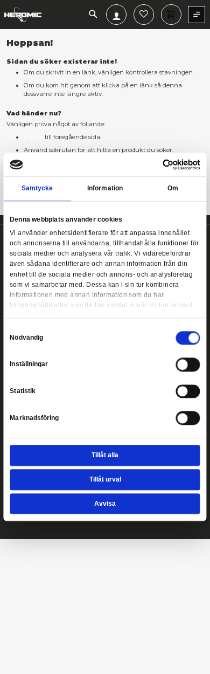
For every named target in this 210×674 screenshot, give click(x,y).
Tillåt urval (105, 479)
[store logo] (22, 15)
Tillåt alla (105, 455)
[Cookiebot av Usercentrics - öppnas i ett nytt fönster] (162, 164)
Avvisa (105, 503)
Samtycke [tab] (37, 188)
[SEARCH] (93, 14)
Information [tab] (105, 188)
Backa (33, 137)
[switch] (188, 366)
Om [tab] (172, 188)
